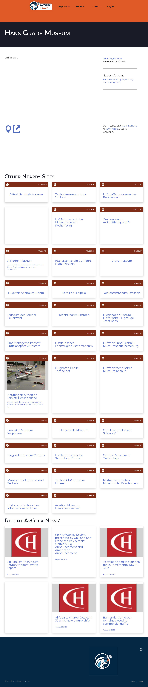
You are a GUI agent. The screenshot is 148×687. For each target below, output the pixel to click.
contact (132, 681)
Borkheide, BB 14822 (112, 59)
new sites (112, 129)
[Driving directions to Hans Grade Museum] (8, 129)
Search (80, 6)
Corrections (129, 125)
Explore (63, 6)
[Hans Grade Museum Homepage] (16, 129)
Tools (95, 6)
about (141, 681)
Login (110, 6)
